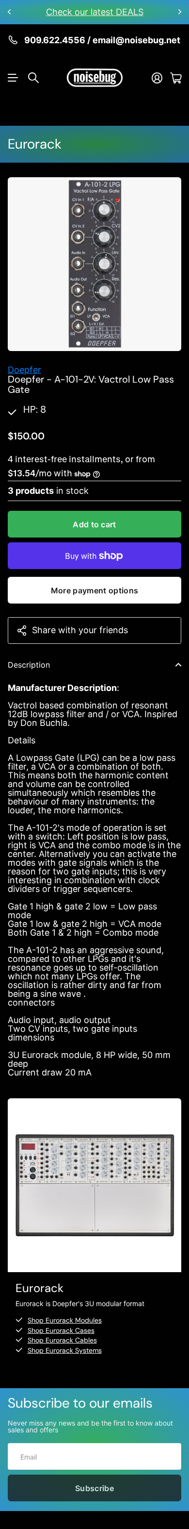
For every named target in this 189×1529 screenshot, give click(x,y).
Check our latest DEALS (94, 12)
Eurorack (35, 144)
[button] (10, 12)
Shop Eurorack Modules (65, 1320)
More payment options (94, 590)
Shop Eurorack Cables (62, 1340)
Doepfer (24, 370)
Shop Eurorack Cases (61, 1330)
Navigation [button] (13, 77)
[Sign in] (157, 77)
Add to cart (94, 524)
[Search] (33, 77)
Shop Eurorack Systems (65, 1350)
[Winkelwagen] (175, 77)
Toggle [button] (178, 665)
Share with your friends (80, 630)
